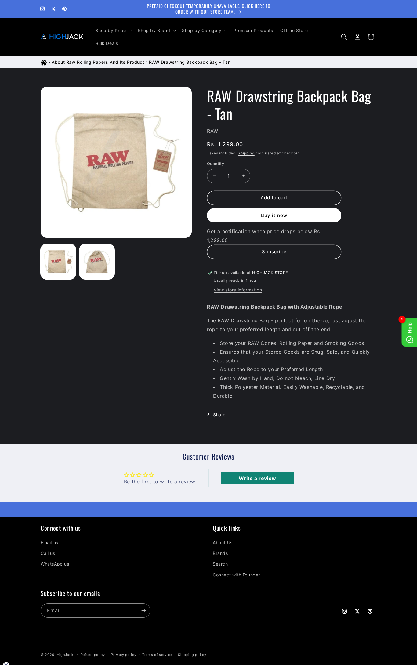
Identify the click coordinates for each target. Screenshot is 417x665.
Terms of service (157, 654)
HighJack (65, 654)
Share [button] (219, 414)
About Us (223, 542)
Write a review (257, 478)
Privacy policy (123, 654)
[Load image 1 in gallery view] (58, 261)
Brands (220, 553)
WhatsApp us (55, 563)
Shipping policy (192, 654)
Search (220, 563)
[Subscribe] (143, 610)
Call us (48, 553)
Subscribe (274, 252)
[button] (113, 30)
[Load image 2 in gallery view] (96, 261)
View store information (238, 289)
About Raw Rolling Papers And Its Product (98, 62)
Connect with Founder (236, 574)
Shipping (246, 153)
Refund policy (93, 654)
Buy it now (274, 215)
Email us (49, 542)
